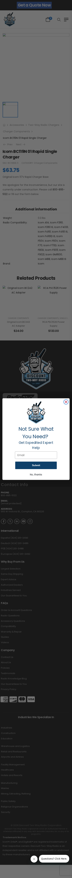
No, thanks (36, 474)
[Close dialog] (66, 401)
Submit (36, 465)
